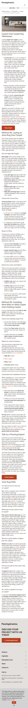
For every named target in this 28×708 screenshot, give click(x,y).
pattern (13, 501)
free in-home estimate (16, 428)
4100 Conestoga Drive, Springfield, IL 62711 (12, 682)
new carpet (15, 377)
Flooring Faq (15, 11)
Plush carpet (8, 359)
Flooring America (6, 11)
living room (10, 213)
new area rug (10, 446)
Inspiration (5, 656)
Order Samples (9, 477)
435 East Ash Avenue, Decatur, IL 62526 (11, 675)
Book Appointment (12, 640)
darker (18, 547)
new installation (18, 353)
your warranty (9, 386)
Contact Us (5, 667)
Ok (14, 702)
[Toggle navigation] (24, 5)
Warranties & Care (7, 660)
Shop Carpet (8, 128)
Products (4, 652)
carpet (17, 58)
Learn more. (11, 700)
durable (17, 533)
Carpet (21, 11)
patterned (8, 294)
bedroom (16, 256)
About (3, 663)
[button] (13, 8)
